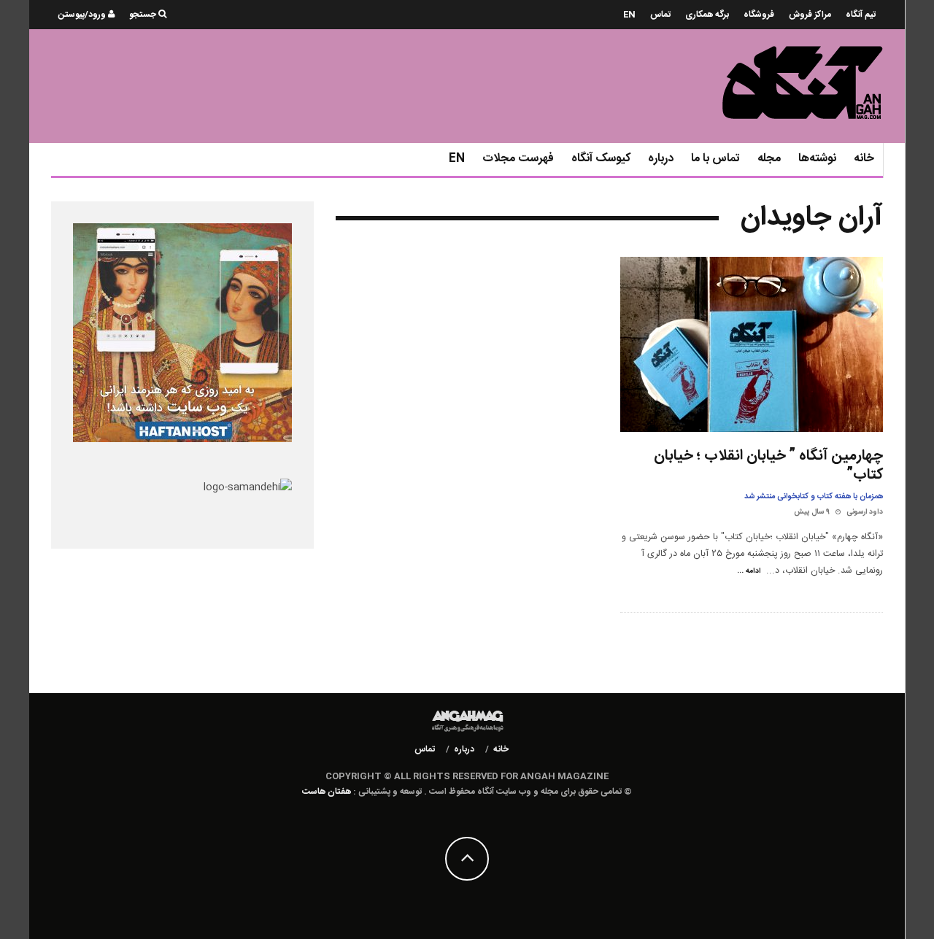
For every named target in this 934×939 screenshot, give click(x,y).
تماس (660, 14)
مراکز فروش (810, 14)
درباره (661, 159)
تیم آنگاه (861, 14)
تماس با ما (715, 159)
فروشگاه (759, 14)
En (629, 14)
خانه (864, 159)
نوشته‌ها (817, 159)
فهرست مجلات (518, 159)
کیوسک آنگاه (600, 159)
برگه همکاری (707, 14)
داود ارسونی (864, 512)
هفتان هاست (326, 791)
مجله (769, 159)
